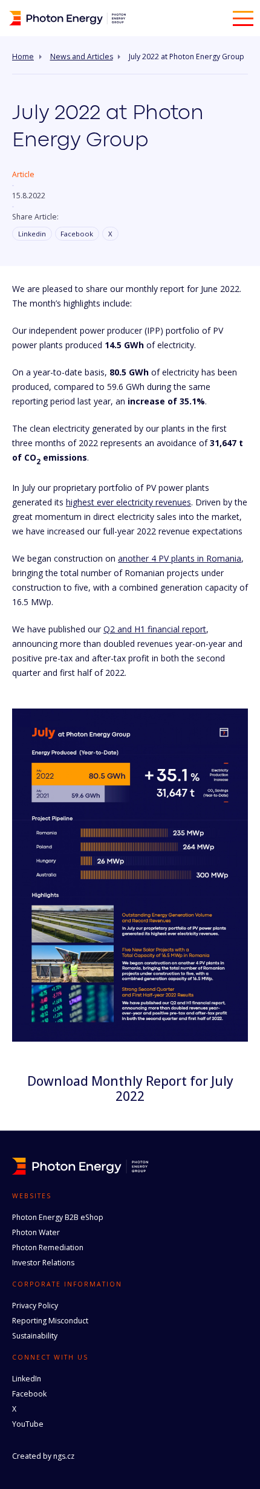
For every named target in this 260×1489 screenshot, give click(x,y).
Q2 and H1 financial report (154, 629)
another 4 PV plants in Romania (179, 558)
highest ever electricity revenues (128, 502)
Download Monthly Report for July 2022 (130, 1088)
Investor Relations (43, 1262)
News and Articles (81, 56)
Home (23, 56)
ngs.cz (63, 1456)
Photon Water (36, 1232)
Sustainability (34, 1336)
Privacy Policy (35, 1305)
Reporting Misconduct (50, 1320)
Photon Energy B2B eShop (57, 1217)
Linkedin (32, 233)
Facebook (76, 233)
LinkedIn (26, 1379)
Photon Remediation (47, 1247)
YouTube (28, 1424)
